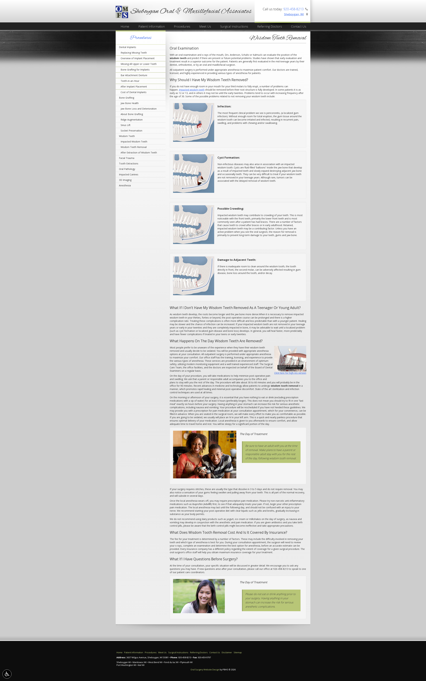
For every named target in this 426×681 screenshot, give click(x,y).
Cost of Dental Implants (133, 92)
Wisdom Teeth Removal (134, 147)
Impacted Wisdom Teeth (134, 141)
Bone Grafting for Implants (135, 69)
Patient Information (151, 26)
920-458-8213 (280, 568)
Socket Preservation (131, 130)
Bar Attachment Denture (134, 75)
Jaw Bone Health (130, 103)
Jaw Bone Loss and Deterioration (139, 108)
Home (125, 26)
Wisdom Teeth (127, 136)
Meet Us (205, 26)
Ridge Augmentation (132, 119)
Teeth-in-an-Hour (130, 80)
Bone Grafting (126, 97)
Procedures (182, 26)
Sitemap (238, 652)
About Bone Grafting (132, 114)
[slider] (289, 368)
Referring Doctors (269, 26)
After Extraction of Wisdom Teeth (139, 152)
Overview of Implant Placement (138, 58)
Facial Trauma (126, 158)
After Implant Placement (134, 86)
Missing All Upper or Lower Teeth (139, 63)
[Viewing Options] (6, 674)
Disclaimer (227, 652)
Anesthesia (125, 185)
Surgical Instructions (234, 26)
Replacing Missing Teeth (134, 52)
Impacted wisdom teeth (192, 89)
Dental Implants (127, 47)
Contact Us (298, 26)
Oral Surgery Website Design (205, 669)
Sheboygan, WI (294, 14)
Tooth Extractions (128, 163)
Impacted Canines (128, 174)
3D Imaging (125, 180)
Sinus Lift (125, 125)
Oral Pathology (127, 169)
